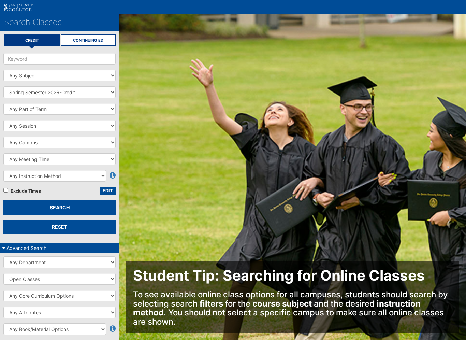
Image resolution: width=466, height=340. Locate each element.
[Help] (113, 175)
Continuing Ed (88, 40)
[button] (59, 75)
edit (108, 190)
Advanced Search (25, 248)
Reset (59, 227)
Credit (32, 40)
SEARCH (60, 207)
